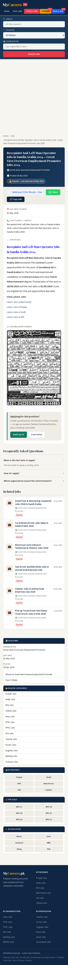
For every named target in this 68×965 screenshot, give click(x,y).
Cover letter (36, 434)
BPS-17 (19, 807)
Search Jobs (34, 54)
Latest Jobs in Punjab (17, 307)
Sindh (48, 777)
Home (6, 11)
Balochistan (49, 783)
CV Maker (46, 11)
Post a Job (59, 11)
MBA (49, 843)
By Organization (48, 957)
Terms (14, 960)
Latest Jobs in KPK (15, 317)
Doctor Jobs (11, 745)
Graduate (19, 843)
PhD (48, 849)
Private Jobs (25, 957)
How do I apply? (12, 473)
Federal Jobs (11, 710)
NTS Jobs (9, 733)
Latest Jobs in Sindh (16, 312)
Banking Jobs (11, 756)
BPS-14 (19, 819)
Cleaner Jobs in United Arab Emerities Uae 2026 (29, 590)
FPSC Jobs (10, 722)
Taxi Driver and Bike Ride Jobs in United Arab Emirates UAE (32, 568)
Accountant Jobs (43, 942)
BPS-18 (19, 813)
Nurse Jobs (41, 932)
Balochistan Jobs (43, 893)
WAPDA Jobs (8, 942)
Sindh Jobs (10, 699)
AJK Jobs (40, 898)
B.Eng (19, 849)
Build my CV (18, 434)
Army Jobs (10, 716)
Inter (49, 836)
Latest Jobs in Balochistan (19, 302)
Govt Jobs (17, 11)
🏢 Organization (11, 41)
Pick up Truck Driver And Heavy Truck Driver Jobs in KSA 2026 (31, 612)
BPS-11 (49, 819)
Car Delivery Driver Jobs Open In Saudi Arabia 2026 (31, 524)
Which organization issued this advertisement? (28, 481)
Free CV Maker (11, 680)
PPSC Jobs (10, 727)
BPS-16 (49, 807)
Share (54, 192)
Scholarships (36, 957)
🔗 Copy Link (16, 199)
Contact (28, 960)
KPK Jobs (10, 705)
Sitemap (6, 957)
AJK (19, 790)
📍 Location (8, 30)
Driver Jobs (41, 937)
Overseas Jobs (12, 761)
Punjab (19, 777)
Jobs (13, 136)
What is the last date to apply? (19, 460)
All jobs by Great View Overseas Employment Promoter (29, 674)
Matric (19, 836)
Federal (49, 790)
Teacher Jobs (11, 739)
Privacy (21, 960)
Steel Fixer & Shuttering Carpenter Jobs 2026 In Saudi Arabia (33, 502)
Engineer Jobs (12, 750)
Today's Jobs (32, 11)
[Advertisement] (34, 95)
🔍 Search (7, 19)
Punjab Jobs (11, 694)
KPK (19, 783)
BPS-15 (49, 813)
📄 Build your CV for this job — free (25, 192)
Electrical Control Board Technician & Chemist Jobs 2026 (31, 546)
